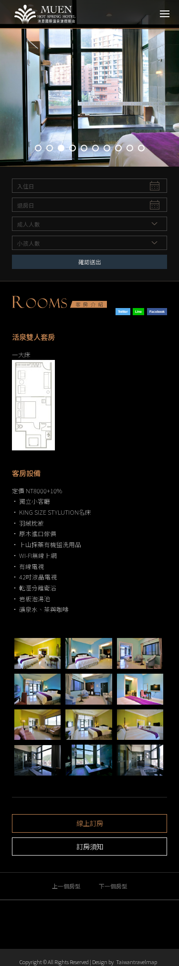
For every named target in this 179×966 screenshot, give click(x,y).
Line (138, 311)
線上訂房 (89, 823)
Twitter (123, 311)
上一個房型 (66, 886)
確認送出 (89, 262)
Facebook (157, 311)
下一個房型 (113, 886)
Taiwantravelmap (136, 962)
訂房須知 (89, 846)
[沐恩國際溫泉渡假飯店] (50, 14)
